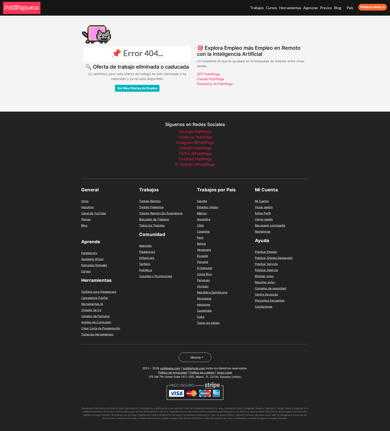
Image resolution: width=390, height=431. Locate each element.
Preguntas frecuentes (269, 300)
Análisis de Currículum (96, 321)
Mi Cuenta (262, 200)
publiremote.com (194, 367)
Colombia (203, 231)
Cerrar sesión (264, 218)
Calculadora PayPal (94, 297)
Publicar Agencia (266, 269)
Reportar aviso (265, 281)
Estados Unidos (207, 206)
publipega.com (170, 367)
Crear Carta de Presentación (100, 327)
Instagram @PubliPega (195, 142)
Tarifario (144, 263)
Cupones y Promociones (155, 275)
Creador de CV (91, 309)
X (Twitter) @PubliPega (195, 164)
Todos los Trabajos (152, 224)
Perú (200, 237)
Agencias (314, 7)
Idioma (195, 357)
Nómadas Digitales (94, 264)
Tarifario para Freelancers (98, 291)
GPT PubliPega (208, 73)
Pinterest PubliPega (195, 158)
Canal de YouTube (93, 212)
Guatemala (204, 310)
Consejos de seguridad (270, 287)
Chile (200, 224)
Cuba (200, 316)
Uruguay (203, 285)
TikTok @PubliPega (195, 153)
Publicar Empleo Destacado (273, 257)
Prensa (86, 218)
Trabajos (266, 7)
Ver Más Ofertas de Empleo (137, 87)
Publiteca (145, 269)
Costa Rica (204, 273)
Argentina (203, 218)
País (350, 7)
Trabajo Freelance (151, 206)
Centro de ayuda (266, 293)
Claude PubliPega (210, 78)
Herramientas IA (92, 303)
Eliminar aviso (264, 275)
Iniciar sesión (264, 206)
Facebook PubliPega (195, 136)
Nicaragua (204, 298)
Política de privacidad (172, 372)
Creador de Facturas (95, 315)
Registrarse (262, 231)
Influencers (146, 257)
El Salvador (204, 267)
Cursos (280, 7)
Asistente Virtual (92, 258)
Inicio (84, 200)
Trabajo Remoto (150, 200)
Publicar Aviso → (372, 7)
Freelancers (89, 252)
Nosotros (87, 206)
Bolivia (201, 243)
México (202, 212)
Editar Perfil (263, 212)
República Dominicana (212, 291)
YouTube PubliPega (195, 131)
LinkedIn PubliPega (195, 147)
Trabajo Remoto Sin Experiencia (160, 212)
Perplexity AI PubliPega (215, 83)
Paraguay (203, 279)
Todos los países (208, 322)
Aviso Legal (224, 372)
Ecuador (202, 255)
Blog (339, 7)
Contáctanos (263, 306)
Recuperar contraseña (270, 224)
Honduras (203, 304)
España (202, 200)
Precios (328, 7)
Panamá (202, 261)
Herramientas (296, 7)
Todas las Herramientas (97, 333)
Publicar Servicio (266, 263)
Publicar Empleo (266, 251)
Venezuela (204, 249)
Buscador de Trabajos (154, 218)
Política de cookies (202, 372)
